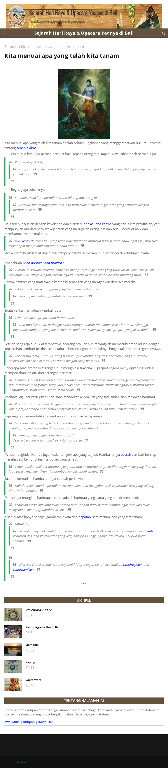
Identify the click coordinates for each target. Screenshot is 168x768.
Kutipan (29, 722)
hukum (113, 154)
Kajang (30, 662)
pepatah (85, 517)
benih (149, 531)
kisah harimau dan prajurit (42, 263)
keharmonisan (23, 569)
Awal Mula (12, 722)
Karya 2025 (46, 722)
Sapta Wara (33, 680)
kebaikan (28, 241)
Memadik (31, 645)
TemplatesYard (21, 762)
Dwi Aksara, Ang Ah (38, 610)
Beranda (11, 46)
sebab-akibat (26, 148)
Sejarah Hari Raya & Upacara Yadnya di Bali (84, 33)
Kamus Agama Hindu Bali (42, 627)
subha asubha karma (96, 224)
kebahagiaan (132, 564)
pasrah (126, 454)
